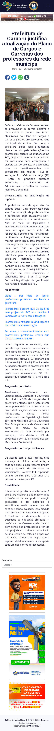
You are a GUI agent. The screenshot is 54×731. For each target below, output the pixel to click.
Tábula (37, 726)
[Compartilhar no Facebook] (7, 77)
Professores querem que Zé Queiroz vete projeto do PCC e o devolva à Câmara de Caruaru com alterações (27, 312)
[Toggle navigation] (48, 6)
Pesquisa (7, 560)
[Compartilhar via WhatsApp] (20, 77)
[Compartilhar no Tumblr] (26, 77)
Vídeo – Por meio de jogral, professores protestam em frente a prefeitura (27, 299)
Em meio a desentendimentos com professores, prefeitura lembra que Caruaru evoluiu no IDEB (27, 335)
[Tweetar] (13, 77)
